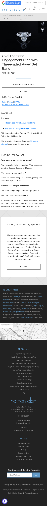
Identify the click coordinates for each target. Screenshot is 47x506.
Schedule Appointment (34, 3)
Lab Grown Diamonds (23, 360)
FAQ (23, 393)
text (4, 102)
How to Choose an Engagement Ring (23, 357)
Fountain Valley (8, 303)
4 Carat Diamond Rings (24, 380)
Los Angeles (25, 309)
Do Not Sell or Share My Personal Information (23, 493)
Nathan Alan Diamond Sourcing (23, 370)
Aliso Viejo (16, 297)
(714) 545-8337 (23, 416)
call (10, 102)
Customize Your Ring (23, 456)
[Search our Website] (38, 9)
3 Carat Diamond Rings (24, 377)
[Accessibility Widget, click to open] (5, 501)
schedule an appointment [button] (15, 105)
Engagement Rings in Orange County (20, 128)
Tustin (22, 318)
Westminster (29, 318)
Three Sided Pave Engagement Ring (20, 123)
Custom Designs (23, 453)
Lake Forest (7, 309)
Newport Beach (18, 312)
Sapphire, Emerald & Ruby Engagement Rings (23, 367)
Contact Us (23, 427)
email (17, 102)
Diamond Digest (23, 389)
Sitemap (6, 485)
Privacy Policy (15, 485)
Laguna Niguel (38, 306)
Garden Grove (26, 303)
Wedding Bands (23, 447)
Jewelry (23, 450)
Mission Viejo (7, 312)
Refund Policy (25, 485)
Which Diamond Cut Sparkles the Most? (23, 386)
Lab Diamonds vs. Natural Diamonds (23, 363)
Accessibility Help (37, 485)
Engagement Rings (23, 443)
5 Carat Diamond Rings (24, 383)
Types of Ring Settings (23, 354)
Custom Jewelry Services (23, 373)
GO (36, 475)
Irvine (10, 306)
